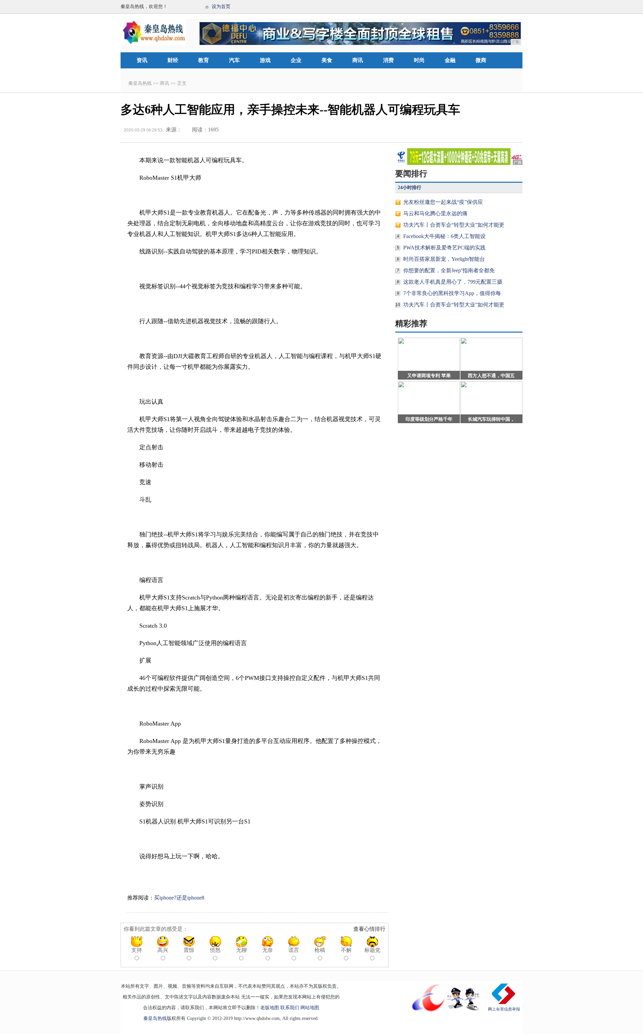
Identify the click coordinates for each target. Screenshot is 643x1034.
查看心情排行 (369, 929)
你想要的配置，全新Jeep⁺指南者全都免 (449, 270)
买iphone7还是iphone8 (179, 898)
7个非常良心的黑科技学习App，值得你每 (452, 293)
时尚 (419, 60)
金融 (450, 60)
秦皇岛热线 (140, 83)
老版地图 (269, 1007)
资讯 (142, 60)
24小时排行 (409, 187)
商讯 (357, 60)
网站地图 (309, 1007)
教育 (203, 60)
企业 (296, 60)
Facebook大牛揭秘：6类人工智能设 (444, 236)
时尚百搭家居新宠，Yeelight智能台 (444, 259)
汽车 (234, 60)
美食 (327, 60)
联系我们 (289, 1007)
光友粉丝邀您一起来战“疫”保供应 (443, 202)
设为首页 (221, 6)
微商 (481, 60)
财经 (172, 60)
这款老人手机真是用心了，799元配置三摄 (452, 282)
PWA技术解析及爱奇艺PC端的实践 (444, 247)
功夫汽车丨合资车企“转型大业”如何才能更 (453, 225)
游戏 (265, 60)
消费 (388, 60)
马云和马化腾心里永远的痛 (435, 213)
